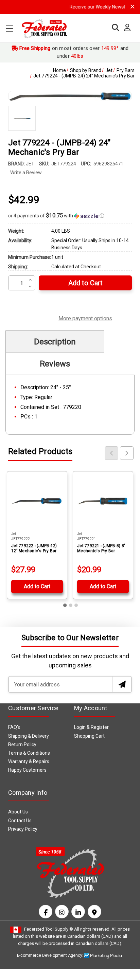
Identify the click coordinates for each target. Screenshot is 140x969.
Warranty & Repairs (28, 761)
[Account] (125, 27)
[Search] (113, 27)
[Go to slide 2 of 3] (70, 605)
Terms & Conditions (29, 753)
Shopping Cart (89, 736)
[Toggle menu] (9, 28)
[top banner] (132, 6)
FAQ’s (14, 727)
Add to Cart (37, 586)
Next (127, 453)
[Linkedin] (78, 911)
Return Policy (22, 744)
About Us (18, 811)
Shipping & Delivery (28, 736)
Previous (111, 453)
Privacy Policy (22, 829)
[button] (70, 215)
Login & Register (91, 727)
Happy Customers (27, 770)
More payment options (85, 317)
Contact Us (20, 820)
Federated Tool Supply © (48, 929)
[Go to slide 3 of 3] (76, 605)
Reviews (55, 364)
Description (55, 341)
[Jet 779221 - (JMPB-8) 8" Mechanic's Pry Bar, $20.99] (102, 501)
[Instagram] (62, 911)
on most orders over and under (73, 52)
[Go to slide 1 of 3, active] (65, 605)
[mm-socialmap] (94, 911)
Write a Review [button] (26, 172)
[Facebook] (45, 911)
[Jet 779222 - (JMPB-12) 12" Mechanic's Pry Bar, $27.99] (37, 501)
